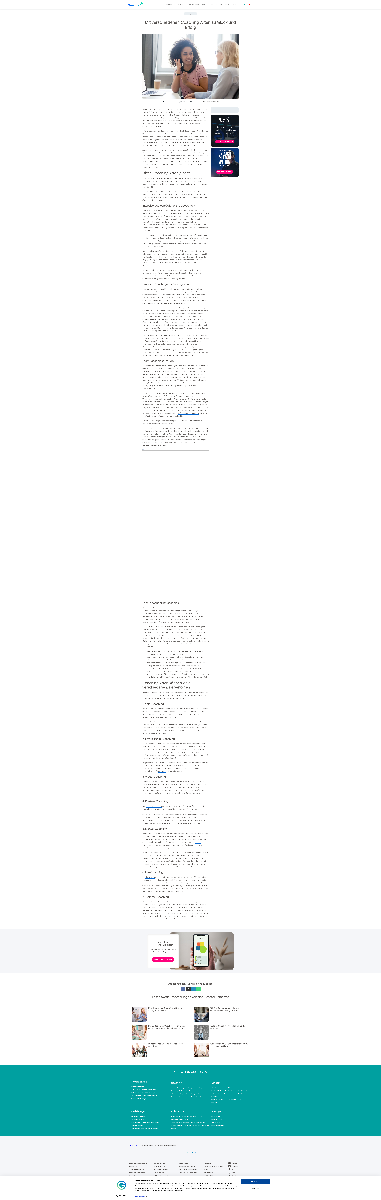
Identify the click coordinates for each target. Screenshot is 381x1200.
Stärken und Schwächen (188, 413)
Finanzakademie (159, 1172)
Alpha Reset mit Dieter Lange (188, 1172)
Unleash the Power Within (187, 1166)
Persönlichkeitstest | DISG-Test (138, 1163)
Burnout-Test (133, 1166)
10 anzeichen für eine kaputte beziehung (145, 1122)
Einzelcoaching (151, 210)
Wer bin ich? (215, 1122)
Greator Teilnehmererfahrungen (213, 1166)
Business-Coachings (189, 902)
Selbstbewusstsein (163, 861)
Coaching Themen (190, 14)
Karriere (206, 1169)
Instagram (235, 1166)
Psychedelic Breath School (162, 1169)
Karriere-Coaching (154, 806)
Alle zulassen (255, 1181)
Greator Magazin (134, 1176)
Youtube (234, 1163)
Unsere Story (208, 1163)
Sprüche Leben (216, 1119)
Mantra (173, 1128)
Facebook (234, 1169)
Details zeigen (140, 1196)
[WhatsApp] (198, 989)
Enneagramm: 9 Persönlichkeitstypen (144, 1096)
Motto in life (215, 1116)
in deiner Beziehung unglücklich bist (166, 886)
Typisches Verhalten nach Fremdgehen (145, 1128)
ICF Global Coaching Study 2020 (189, 178)
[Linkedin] (193, 989)
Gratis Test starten (163, 960)
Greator (131, 1145)
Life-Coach (150, 877)
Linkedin (234, 1176)
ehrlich (193, 641)
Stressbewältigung (161, 848)
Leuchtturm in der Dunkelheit (188, 1169)
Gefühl (154, 344)
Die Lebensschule (159, 1163)
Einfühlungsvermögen (151, 755)
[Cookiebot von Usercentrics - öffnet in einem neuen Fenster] (121, 1196)
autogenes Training (197, 867)
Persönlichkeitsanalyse (139, 1099)
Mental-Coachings (150, 836)
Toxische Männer (137, 1125)
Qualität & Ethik (208, 1176)
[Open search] (245, 4)
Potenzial (162, 771)
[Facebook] (183, 989)
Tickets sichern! (224, 172)
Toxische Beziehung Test (136, 1169)
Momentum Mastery (160, 1166)
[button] (170, 4)
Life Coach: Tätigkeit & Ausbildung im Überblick (188, 1094)
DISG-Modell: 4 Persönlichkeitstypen (144, 1093)
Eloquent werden (217, 1125)
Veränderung (148, 167)
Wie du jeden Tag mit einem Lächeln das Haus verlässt (190, 1125)
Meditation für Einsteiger (180, 1119)
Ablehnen (255, 1188)
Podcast (234, 1172)
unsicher (179, 762)
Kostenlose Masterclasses (137, 1172)
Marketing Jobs (208, 1172)
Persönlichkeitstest (137, 1087)
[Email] (188, 989)
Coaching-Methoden (179, 137)
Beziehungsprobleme (138, 1119)
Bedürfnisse (180, 629)
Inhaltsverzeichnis (219, 110)
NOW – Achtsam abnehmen (162, 1176)
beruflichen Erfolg (196, 722)
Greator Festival (184, 1163)
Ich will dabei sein (224, 142)
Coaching (137, 1145)
